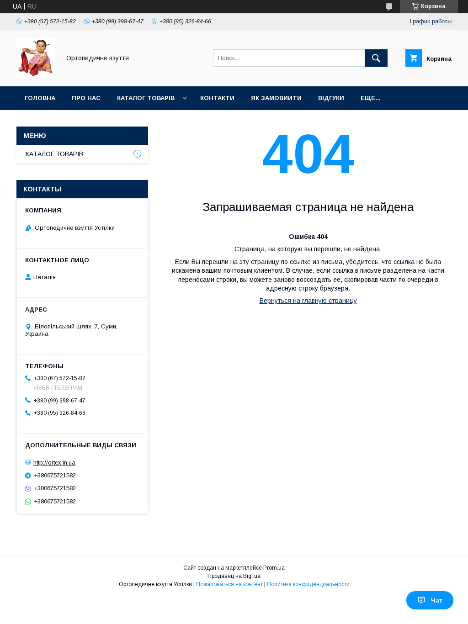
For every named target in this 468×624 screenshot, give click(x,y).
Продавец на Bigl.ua (234, 576)
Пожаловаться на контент (229, 584)
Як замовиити (276, 98)
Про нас (86, 98)
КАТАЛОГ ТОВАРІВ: (55, 154)
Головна (40, 98)
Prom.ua (274, 568)
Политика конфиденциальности (308, 584)
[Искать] (376, 58)
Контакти (217, 98)
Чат (436, 600)
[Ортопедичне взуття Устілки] (35, 74)
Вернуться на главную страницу (308, 300)
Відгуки (331, 98)
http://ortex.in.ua (54, 462)
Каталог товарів (146, 98)
